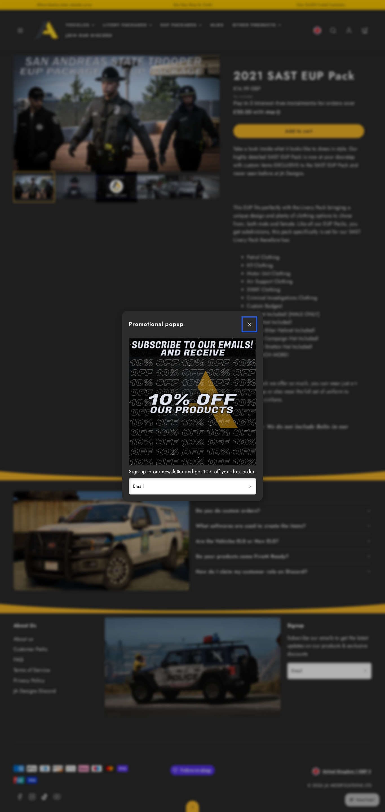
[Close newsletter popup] (249, 324)
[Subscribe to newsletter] (250, 486)
